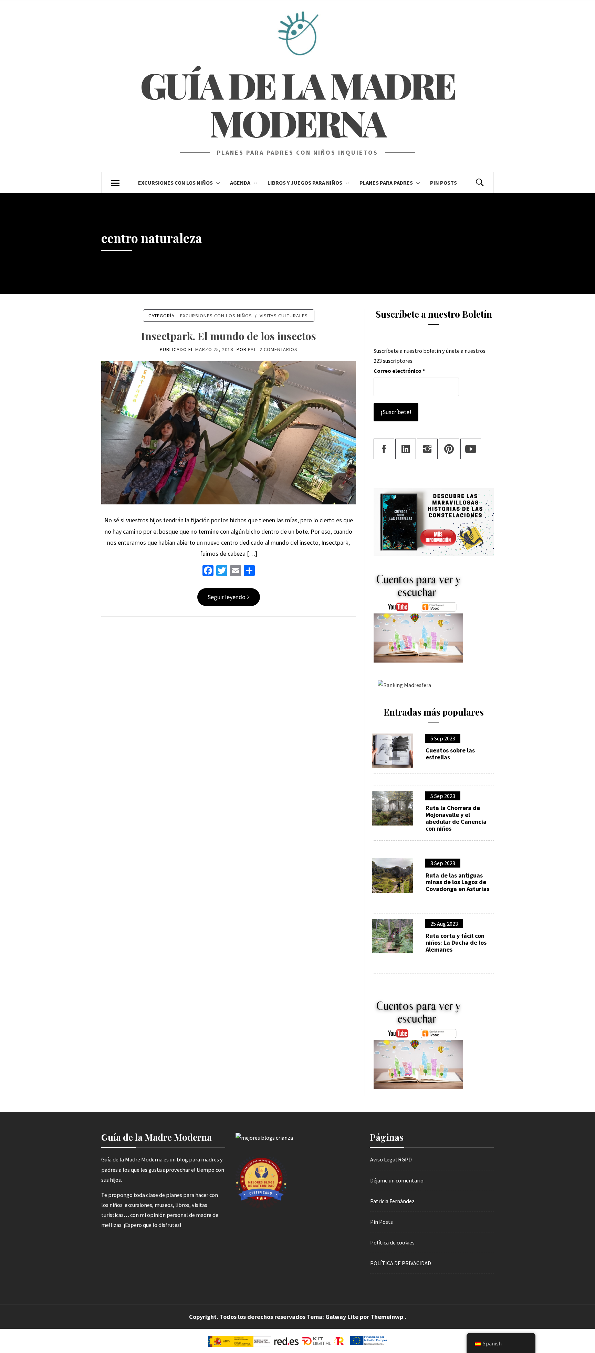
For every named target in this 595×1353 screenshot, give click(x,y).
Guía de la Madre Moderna (297, 103)
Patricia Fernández (392, 1201)
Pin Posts (443, 182)
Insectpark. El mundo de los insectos (228, 336)
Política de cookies (392, 1242)
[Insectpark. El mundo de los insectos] (228, 432)
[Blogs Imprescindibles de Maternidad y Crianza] (264, 1137)
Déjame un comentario (397, 1180)
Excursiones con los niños (175, 182)
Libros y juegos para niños (305, 182)
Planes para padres (386, 182)
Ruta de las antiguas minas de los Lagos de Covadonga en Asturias (457, 882)
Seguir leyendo (227, 597)
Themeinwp (387, 1317)
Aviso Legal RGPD (391, 1159)
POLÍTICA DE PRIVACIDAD (400, 1263)
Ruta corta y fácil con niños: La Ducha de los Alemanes (456, 942)
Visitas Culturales (284, 315)
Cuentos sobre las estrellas (450, 754)
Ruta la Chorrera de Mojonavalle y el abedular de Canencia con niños (456, 818)
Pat (252, 349)
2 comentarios (279, 349)
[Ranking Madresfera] (402, 684)
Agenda (240, 182)
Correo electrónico (399, 370)
